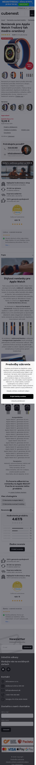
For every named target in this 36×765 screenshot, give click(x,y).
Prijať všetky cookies (18, 396)
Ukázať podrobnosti (18, 401)
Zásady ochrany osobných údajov (18, 391)
